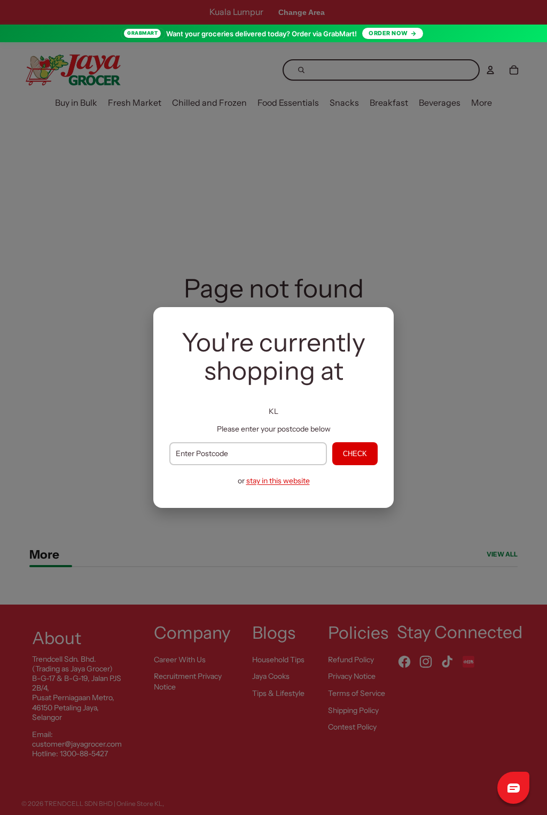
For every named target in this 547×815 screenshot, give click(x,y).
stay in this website (278, 480)
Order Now (388, 33)
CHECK (355, 454)
